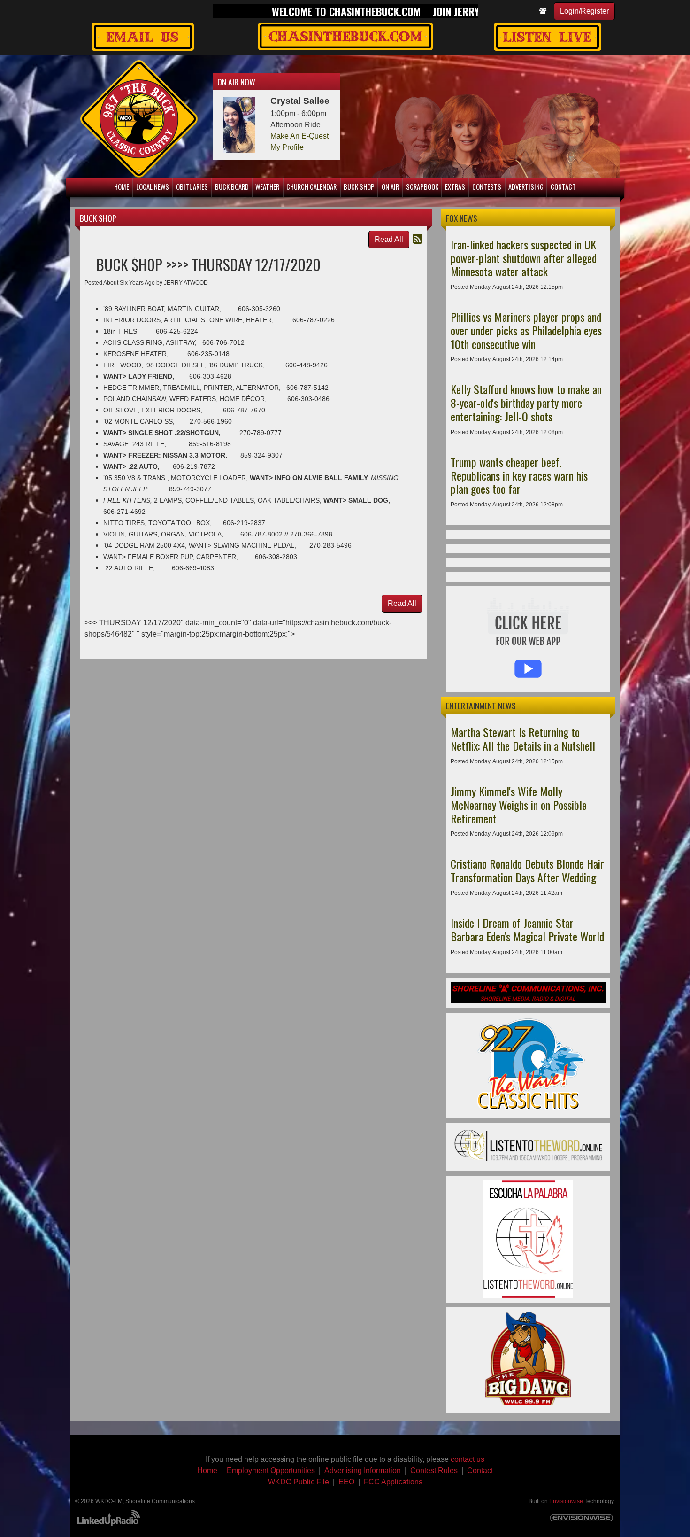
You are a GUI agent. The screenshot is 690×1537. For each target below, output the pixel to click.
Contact (480, 1471)
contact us (467, 1459)
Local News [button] (152, 187)
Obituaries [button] (192, 187)
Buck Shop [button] (359, 187)
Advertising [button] (526, 187)
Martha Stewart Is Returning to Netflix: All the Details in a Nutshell (523, 738)
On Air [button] (390, 187)
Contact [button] (563, 187)
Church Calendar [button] (311, 187)
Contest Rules (434, 1471)
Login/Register (584, 11)
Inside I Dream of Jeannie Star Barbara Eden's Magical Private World (527, 929)
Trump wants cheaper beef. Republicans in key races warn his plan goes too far (519, 475)
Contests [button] (486, 187)
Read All (389, 239)
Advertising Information (362, 1471)
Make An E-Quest (299, 136)
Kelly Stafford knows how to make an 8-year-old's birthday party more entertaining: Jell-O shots (526, 402)
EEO (346, 1482)
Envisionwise (566, 1501)
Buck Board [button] (232, 187)
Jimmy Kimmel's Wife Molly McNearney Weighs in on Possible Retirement (519, 805)
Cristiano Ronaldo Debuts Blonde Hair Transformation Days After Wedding (527, 870)
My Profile (287, 147)
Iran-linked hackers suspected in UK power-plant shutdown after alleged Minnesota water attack (524, 258)
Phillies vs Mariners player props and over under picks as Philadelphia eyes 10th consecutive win (526, 330)
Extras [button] (455, 187)
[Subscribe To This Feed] (417, 239)
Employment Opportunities (271, 1471)
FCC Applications (393, 1482)
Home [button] (121, 187)
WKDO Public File (298, 1482)
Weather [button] (267, 187)
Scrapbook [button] (422, 187)
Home (207, 1471)
